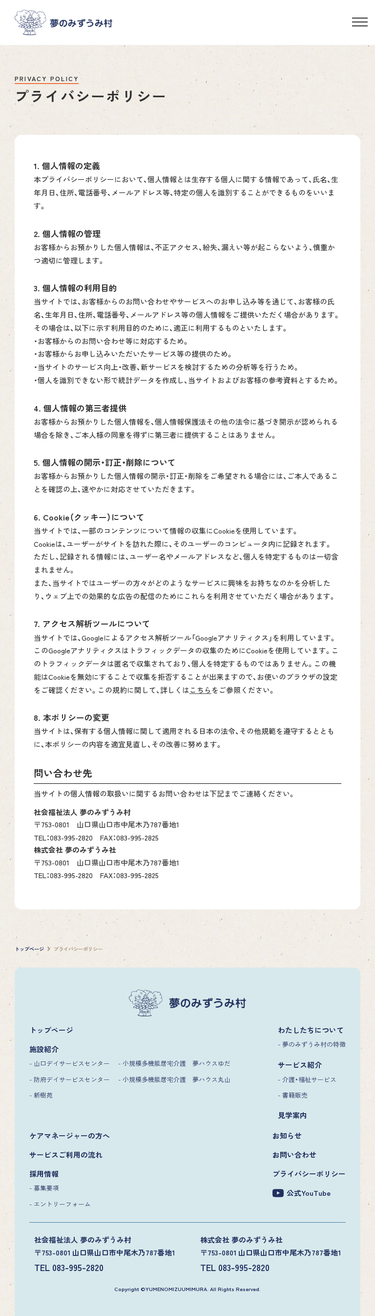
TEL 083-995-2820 (69, 1267)
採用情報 (44, 1173)
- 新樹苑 (41, 1095)
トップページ (51, 1030)
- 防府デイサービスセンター (69, 1079)
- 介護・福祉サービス (307, 1079)
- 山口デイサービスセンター (69, 1063)
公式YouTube (309, 1192)
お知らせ (287, 1135)
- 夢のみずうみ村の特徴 (312, 1044)
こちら (200, 690)
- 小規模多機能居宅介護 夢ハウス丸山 (174, 1079)
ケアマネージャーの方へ (69, 1135)
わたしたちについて (311, 1030)
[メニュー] (360, 23)
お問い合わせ (294, 1154)
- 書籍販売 (293, 1095)
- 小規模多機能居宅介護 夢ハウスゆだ (174, 1063)
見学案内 (292, 1115)
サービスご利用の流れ (66, 1154)
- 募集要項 (44, 1187)
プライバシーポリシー (309, 1173)
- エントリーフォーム (60, 1203)
